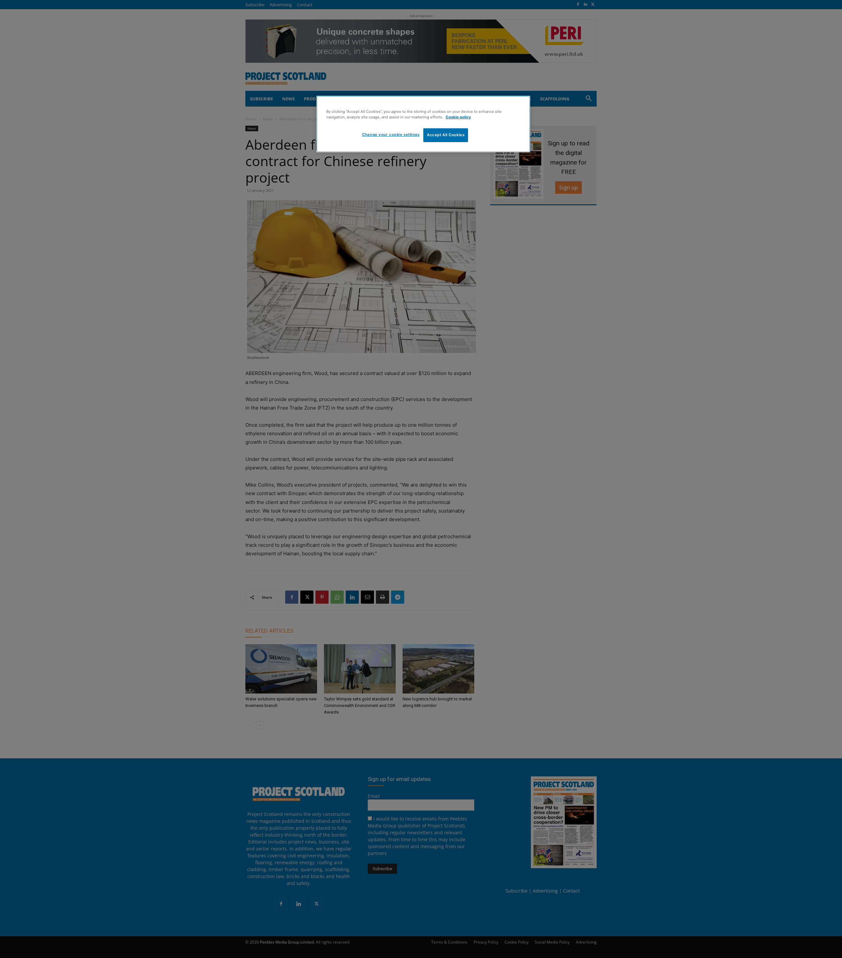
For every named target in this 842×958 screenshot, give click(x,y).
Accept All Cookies (445, 135)
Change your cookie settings (390, 134)
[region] (423, 124)
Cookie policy (458, 117)
